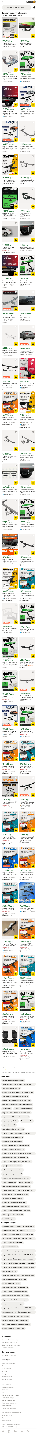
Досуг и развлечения (8, 1363)
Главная (3, 1431)
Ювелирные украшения (9, 1408)
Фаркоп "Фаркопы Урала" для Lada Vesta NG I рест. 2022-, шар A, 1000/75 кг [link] (9, 560)
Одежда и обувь (7, 1376)
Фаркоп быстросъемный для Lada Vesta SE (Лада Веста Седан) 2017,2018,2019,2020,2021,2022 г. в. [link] (9, 697)
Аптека (4, 1382)
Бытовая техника (7, 1368)
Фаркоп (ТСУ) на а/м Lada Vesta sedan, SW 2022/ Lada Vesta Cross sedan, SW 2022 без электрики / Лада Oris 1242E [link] (9, 1052)
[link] (13, 1080)
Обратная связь (7, 1415)
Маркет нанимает (7, 1418)
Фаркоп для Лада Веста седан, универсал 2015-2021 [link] (9, 490)
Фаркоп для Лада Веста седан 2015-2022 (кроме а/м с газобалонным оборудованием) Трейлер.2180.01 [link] (9, 456)
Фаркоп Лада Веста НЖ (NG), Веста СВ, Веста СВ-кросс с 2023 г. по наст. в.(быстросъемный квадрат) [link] (9, 663)
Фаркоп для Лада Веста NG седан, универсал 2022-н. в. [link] (9, 944)
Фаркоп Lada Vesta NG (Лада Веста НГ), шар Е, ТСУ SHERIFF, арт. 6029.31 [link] (27, 384)
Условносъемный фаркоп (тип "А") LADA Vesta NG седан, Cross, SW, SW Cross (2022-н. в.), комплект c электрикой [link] (9, 281)
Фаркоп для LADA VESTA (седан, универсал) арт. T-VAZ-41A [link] (27, 214)
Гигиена (4, 1371)
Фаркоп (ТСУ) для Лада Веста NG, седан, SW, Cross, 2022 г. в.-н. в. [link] (27, 112)
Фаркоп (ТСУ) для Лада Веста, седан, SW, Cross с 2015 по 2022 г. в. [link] (9, 732)
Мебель (4, 1366)
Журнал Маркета (7, 1420)
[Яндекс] (15, 1427)
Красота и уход (6, 1384)
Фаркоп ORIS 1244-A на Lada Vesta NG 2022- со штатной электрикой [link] (27, 696)
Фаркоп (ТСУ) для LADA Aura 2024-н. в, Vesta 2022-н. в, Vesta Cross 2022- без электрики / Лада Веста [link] (9, 214)
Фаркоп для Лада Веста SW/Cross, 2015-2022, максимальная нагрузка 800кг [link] (9, 147)
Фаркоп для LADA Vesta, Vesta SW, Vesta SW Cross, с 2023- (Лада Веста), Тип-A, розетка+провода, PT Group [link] (9, 873)
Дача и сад (5, 1390)
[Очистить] (29, 7)
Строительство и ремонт (9, 1403)
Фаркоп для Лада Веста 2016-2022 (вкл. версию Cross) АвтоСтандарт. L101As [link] (9, 525)
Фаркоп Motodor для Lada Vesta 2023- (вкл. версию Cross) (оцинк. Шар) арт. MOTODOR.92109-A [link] (27, 147)
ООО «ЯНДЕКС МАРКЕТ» (14, 1424)
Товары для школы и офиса (10, 1395)
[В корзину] (16, 36)
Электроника (6, 1374)
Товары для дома (7, 1379)
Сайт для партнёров (8, 1348)
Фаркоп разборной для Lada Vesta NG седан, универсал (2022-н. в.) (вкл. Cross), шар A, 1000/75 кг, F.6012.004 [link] (27, 909)
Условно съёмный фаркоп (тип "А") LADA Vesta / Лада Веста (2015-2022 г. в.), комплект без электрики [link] (9, 112)
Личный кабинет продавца (10, 1340)
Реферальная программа (9, 1355)
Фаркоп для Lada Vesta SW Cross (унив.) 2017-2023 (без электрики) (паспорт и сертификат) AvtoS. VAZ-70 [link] (9, 351)
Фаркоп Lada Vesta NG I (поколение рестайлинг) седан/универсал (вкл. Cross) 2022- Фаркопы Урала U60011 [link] (9, 802)
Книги (3, 1392)
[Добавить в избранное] (16, 19)
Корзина (28, 1431)
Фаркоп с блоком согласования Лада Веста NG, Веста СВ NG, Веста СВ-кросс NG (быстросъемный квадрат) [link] (26, 281)
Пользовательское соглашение (11, 1412)
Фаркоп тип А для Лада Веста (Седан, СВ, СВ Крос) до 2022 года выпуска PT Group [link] (27, 663)
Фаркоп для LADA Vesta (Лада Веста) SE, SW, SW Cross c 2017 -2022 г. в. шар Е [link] (27, 732)
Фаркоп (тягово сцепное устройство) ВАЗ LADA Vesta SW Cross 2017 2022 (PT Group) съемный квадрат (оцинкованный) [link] (9, 43)
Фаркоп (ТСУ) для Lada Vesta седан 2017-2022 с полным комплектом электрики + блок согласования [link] (27, 525)
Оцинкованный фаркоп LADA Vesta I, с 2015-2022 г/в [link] (9, 316)
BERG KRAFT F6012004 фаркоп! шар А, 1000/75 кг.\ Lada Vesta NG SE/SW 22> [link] (9, 629)
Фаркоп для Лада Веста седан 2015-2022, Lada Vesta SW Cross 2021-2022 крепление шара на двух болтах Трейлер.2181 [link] (27, 180)
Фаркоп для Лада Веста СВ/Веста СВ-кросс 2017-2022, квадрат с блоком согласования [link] (27, 630)
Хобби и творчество (8, 1387)
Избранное (21, 1431)
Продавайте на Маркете (9, 1342)
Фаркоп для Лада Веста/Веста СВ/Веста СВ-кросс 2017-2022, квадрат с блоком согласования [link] (27, 77)
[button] (34, 7)
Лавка (15, 1431)
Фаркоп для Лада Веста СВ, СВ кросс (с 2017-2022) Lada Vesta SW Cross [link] (27, 1017)
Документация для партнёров (11, 1345)
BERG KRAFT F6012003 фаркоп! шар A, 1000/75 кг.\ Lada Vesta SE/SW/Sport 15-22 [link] (9, 384)
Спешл (9, 1431)
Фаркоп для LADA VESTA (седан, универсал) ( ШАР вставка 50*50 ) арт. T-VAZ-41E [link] (9, 247)
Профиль (34, 1431)
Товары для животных (8, 1400)
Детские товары (7, 1405)
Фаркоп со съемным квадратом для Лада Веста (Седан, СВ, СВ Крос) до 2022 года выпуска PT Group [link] (26, 560)
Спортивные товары (8, 1398)
